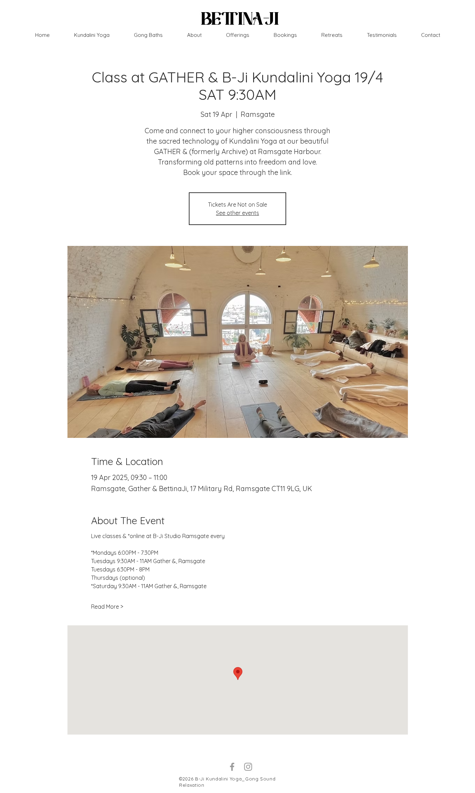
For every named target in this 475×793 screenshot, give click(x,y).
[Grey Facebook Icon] (232, 766)
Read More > (107, 606)
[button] (332, 35)
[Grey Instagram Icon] (248, 766)
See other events (237, 212)
